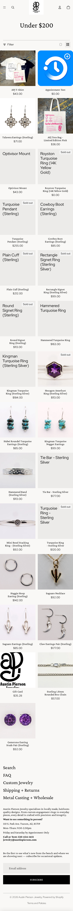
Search (9, 767)
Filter (10, 44)
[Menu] (4, 7)
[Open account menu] (59, 7)
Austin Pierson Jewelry (30, 897)
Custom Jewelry (18, 782)
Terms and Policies (36, 903)
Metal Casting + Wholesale (28, 797)
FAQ (7, 775)
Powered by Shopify (53, 897)
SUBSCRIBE (36, 879)
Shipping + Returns (21, 790)
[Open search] (13, 7)
